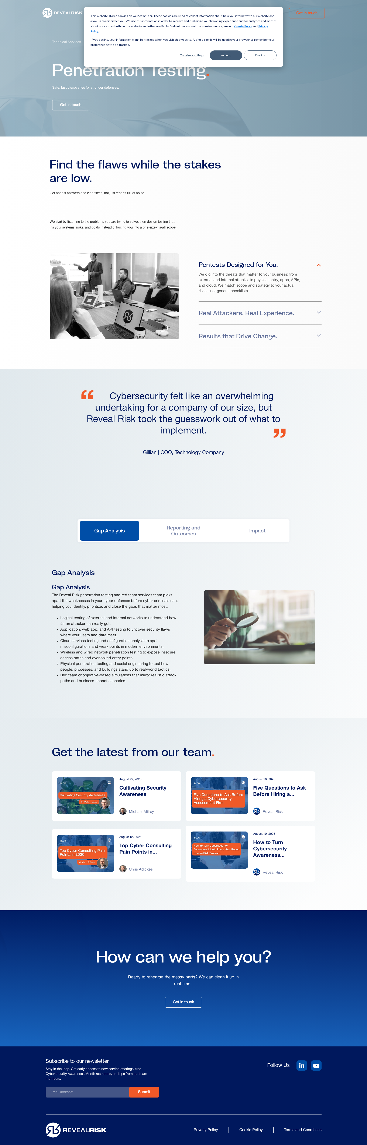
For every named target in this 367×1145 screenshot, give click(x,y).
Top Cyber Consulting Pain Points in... (145, 849)
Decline (260, 55)
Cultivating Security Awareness (142, 791)
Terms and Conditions (303, 1130)
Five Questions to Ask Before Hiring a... (279, 791)
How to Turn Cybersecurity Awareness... (270, 849)
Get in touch (307, 13)
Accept (226, 55)
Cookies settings (192, 55)
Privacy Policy (206, 1130)
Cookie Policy (243, 26)
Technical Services (66, 42)
